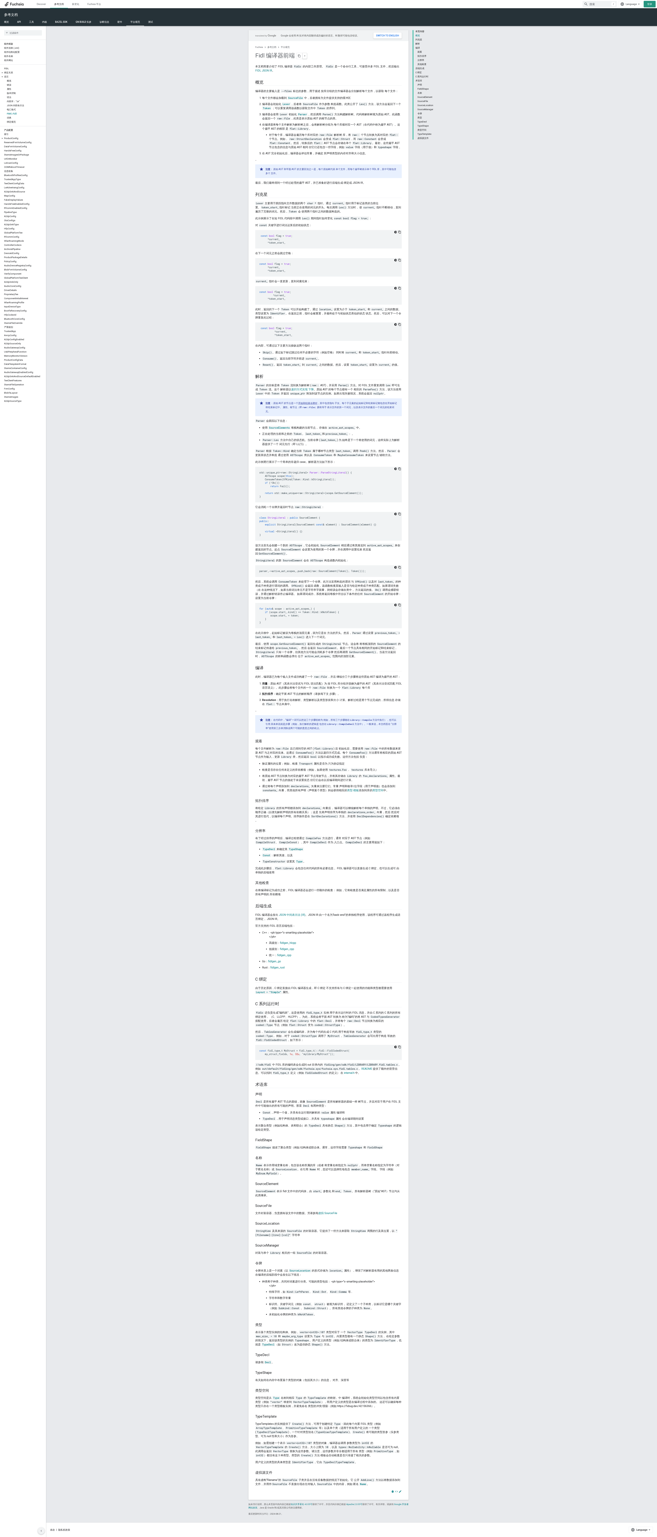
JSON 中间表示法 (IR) (292, 914)
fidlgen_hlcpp (288, 943)
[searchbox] (23, 33)
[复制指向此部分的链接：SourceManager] (282, 1246)
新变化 (75, 4)
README (366, 1068)
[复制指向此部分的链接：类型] (265, 1325)
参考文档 (59, 4)
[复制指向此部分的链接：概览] (266, 83)
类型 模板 (353, 790)
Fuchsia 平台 (94, 4)
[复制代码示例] (400, 232)
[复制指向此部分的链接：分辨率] (269, 831)
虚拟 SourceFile (327, 1213)
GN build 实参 (83, 22)
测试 (150, 22)
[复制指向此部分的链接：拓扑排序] (272, 801)
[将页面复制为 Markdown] (299, 56)
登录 (649, 4)
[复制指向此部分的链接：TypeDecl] (272, 1355)
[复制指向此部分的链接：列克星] (270, 195)
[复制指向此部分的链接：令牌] (265, 1263)
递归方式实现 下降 (302, 389)
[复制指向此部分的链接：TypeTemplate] (280, 1417)
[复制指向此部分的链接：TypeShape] (275, 1373)
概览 (6, 22)
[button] (23, 73)
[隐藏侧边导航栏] (41, 1530)
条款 (52, 1529)
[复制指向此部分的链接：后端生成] (275, 906)
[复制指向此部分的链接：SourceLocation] (282, 1224)
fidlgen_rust (277, 967)
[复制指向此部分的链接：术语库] (270, 1085)
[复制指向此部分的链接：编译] (266, 668)
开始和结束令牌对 (307, 403)
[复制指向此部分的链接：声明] (265, 1094)
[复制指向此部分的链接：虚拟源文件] (275, 1473)
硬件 (119, 22)
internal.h (349, 1072)
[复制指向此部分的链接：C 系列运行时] (282, 1004)
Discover (41, 4)
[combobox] (600, 4)
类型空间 (377, 790)
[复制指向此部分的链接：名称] (265, 1158)
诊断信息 (104, 22)
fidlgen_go (274, 961)
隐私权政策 (64, 1529)
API (19, 22)
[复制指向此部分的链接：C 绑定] (270, 980)
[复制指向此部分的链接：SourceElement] (282, 1184)
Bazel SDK (61, 22)
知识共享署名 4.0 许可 (301, 1504)
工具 (31, 22)
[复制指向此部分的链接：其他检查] (272, 883)
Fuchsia (259, 47)
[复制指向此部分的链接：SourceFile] (275, 1206)
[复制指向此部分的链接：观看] (265, 741)
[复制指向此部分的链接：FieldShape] (275, 1140)
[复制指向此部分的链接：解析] (266, 377)
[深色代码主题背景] (396, 232)
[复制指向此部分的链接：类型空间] (272, 1391)
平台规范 (135, 22)
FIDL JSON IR (263, 70)
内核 (44, 22)
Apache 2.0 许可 (354, 1504)
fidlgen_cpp (287, 949)
